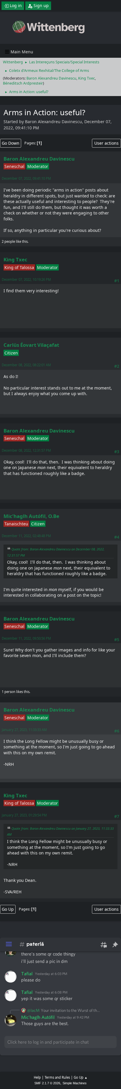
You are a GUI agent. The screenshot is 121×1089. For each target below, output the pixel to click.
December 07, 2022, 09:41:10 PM (26, 178)
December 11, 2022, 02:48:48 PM (26, 536)
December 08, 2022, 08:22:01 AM (26, 365)
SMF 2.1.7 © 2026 (47, 1083)
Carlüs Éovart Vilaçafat (31, 344)
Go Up (8, 909)
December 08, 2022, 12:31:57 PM (26, 450)
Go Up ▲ (81, 1077)
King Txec (86, 78)
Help (37, 1077)
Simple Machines (75, 1083)
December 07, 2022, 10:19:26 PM (26, 279)
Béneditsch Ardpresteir (23, 83)
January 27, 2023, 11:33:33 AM (24, 729)
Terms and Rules (57, 1077)
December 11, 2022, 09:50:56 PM (26, 638)
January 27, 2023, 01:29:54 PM (24, 815)
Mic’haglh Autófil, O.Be (31, 516)
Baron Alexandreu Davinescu (51, 78)
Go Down (10, 143)
